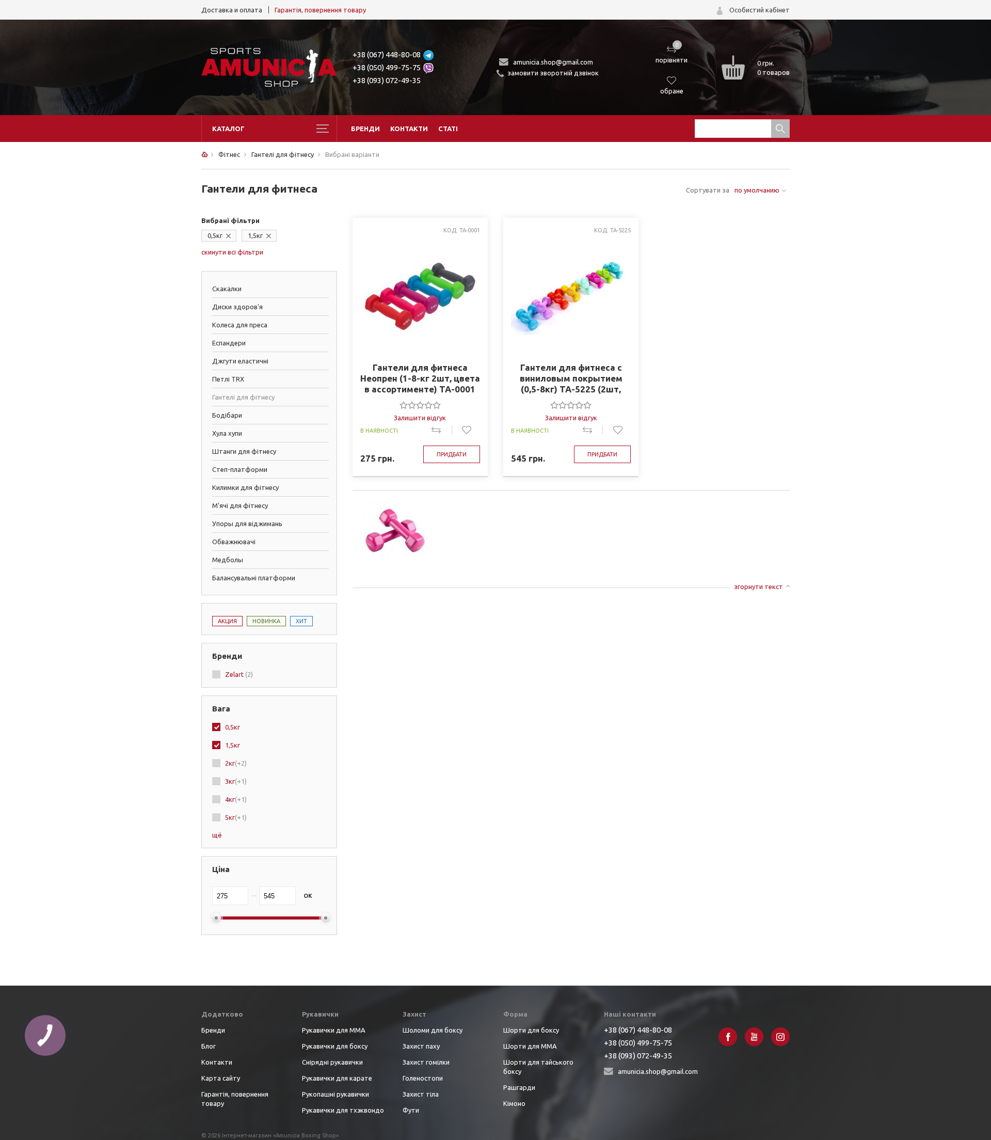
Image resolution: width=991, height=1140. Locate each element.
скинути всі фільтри (232, 252)
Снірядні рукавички (332, 1062)
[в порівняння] (441, 430)
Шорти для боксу (531, 1030)
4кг (236, 799)
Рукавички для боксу (334, 1046)
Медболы (227, 559)
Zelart (239, 674)
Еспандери (229, 342)
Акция (227, 621)
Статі (448, 128)
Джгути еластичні (240, 361)
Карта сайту (220, 1078)
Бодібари (227, 415)
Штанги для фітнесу (244, 451)
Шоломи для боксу (432, 1030)
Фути (411, 1110)
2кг (236, 763)
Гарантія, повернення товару (320, 9)
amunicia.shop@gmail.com (553, 62)
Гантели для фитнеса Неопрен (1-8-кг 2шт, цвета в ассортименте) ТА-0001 (420, 378)
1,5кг (255, 235)
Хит (301, 621)
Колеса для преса (239, 324)
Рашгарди (519, 1087)
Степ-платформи (239, 469)
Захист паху (421, 1046)
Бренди (365, 128)
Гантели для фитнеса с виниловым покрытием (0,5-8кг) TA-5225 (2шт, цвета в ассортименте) (571, 378)
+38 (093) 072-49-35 (387, 80)
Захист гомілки (426, 1062)
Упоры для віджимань (247, 523)
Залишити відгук (420, 417)
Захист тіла (421, 1094)
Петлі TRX (228, 379)
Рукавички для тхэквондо (343, 1110)
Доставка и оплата (231, 9)
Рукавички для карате (337, 1078)
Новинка (266, 621)
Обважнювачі (233, 541)
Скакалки (227, 288)
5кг (236, 817)
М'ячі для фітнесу (240, 505)
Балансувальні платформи (253, 577)
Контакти (409, 128)
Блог (208, 1046)
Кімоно (514, 1103)
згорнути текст (758, 586)
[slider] (420, 405)
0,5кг (214, 235)
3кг (236, 781)
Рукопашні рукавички (335, 1094)
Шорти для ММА (530, 1046)
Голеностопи (423, 1078)
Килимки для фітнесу (245, 487)
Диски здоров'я (237, 306)
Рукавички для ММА (333, 1030)
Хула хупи (227, 433)
